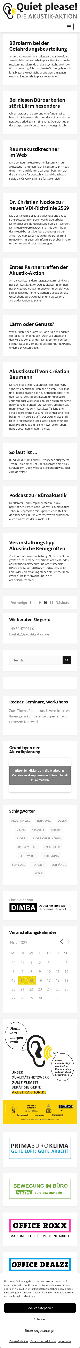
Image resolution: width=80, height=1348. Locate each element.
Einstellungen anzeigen (40, 1330)
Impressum (64, 1341)
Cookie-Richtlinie (18, 1341)
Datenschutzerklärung (43, 1341)
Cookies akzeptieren (40, 1308)
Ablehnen (40, 1319)
